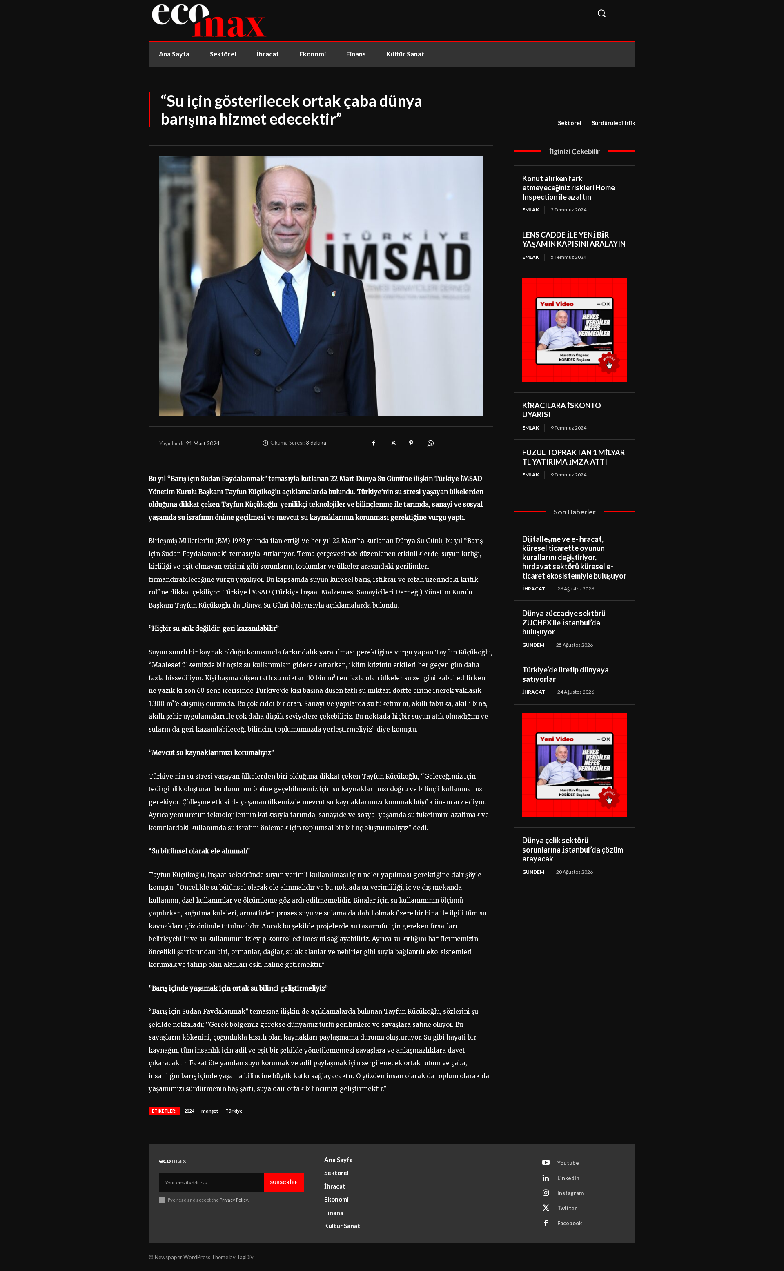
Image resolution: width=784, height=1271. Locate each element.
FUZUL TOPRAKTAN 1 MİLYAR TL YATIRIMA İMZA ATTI (573, 457)
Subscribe (284, 1182)
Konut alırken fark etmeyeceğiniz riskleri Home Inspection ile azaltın (568, 187)
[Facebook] (373, 443)
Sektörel (569, 122)
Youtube (568, 1163)
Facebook (569, 1223)
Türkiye (234, 1111)
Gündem (533, 645)
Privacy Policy (234, 1199)
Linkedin (568, 1178)
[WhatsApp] (430, 443)
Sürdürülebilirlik (613, 122)
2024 (189, 1111)
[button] (601, 13)
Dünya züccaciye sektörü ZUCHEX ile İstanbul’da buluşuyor (564, 622)
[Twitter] (392, 443)
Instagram (570, 1193)
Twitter (567, 1208)
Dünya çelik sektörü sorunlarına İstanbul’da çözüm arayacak (572, 849)
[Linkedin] (546, 1178)
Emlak (530, 210)
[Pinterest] (411, 443)
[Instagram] (546, 1193)
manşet (209, 1111)
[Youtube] (546, 1163)
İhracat (534, 588)
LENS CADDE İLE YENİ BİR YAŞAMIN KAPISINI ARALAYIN (574, 239)
